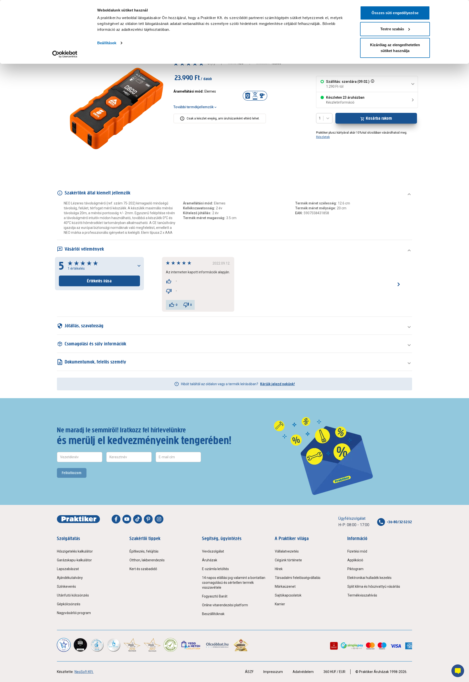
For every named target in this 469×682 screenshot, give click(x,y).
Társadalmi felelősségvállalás (297, 578)
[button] (372, 84)
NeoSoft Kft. (84, 672)
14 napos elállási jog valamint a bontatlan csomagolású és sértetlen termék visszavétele (233, 582)
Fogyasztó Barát (214, 596)
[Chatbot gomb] (457, 670)
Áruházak (209, 560)
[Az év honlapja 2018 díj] (97, 645)
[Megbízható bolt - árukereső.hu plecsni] (170, 645)
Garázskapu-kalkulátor (74, 560)
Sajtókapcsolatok (288, 595)
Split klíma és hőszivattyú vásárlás (373, 586)
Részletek (323, 137)
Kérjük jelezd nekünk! (277, 384)
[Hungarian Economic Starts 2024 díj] (64, 645)
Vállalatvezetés (287, 551)
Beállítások (106, 43)
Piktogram (355, 569)
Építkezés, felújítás (144, 551)
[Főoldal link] (78, 519)
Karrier (280, 604)
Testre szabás (392, 29)
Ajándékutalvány (70, 578)
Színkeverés (66, 586)
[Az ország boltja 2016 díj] (132, 645)
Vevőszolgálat (213, 551)
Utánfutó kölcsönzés (73, 595)
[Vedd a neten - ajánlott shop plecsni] (191, 645)
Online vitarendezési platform (225, 605)
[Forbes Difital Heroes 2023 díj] (80, 645)
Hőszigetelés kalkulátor (75, 551)
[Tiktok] (137, 519)
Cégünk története (288, 560)
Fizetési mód (357, 551)
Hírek (279, 569)
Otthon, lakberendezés (147, 560)
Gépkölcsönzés (68, 604)
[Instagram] (159, 519)
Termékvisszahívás (362, 595)
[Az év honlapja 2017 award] (152, 645)
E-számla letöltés (215, 569)
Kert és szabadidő (143, 569)
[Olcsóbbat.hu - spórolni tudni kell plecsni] (217, 645)
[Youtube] (126, 519)
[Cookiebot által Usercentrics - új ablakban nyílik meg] (64, 54)
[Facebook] (116, 519)
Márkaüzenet (285, 586)
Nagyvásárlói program (74, 613)
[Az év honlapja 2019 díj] (113, 645)
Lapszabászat (68, 569)
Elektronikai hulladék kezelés (369, 578)
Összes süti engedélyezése (395, 13)
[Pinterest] (148, 519)
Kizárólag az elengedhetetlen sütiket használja (395, 48)
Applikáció (355, 560)
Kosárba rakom (379, 118)
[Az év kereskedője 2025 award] (241, 645)
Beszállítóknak (213, 614)
